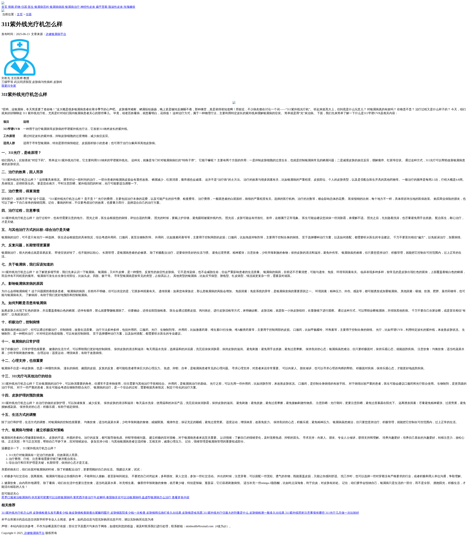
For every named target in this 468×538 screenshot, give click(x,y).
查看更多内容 (180, 497)
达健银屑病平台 (56, 34)
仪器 (29, 14)
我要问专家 (8, 85)
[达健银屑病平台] (2, 3)
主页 (20, 14)
